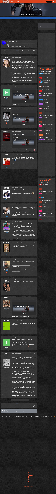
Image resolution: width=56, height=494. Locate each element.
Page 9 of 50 (34, 52)
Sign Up (49, 1)
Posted (17, 57)
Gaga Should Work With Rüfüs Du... (46, 124)
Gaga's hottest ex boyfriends (45, 71)
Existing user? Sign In (41, 1)
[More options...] (35, 57)
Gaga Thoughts (47, 73)
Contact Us (31, 485)
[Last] (31, 50)
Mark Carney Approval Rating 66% (46, 115)
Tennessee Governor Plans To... (45, 84)
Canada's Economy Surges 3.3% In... (46, 133)
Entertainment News (46, 86)
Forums (11, 1)
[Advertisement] (19, 30)
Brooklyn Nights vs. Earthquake (45, 106)
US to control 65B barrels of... (45, 80)
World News (46, 82)
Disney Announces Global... (44, 217)
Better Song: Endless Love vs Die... (46, 128)
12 (22, 50)
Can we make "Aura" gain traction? (46, 97)
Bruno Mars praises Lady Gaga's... (46, 102)
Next (28, 50)
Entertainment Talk (47, 130)
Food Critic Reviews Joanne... (45, 75)
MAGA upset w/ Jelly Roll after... (45, 111)
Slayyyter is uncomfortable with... (46, 119)
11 (20, 50)
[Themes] (53, 1)
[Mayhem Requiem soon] (28, 8)
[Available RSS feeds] (54, 416)
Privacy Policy (25, 485)
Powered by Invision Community (28, 486)
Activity (17, 1)
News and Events (22, 46)
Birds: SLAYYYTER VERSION (44, 137)
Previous (5, 50)
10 (18, 50)
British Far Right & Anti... (44, 89)
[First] (2, 50)
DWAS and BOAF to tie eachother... (46, 93)
